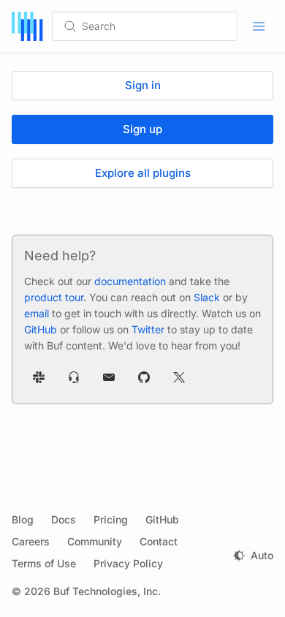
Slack (207, 297)
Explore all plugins (143, 173)
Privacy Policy (128, 563)
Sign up (142, 129)
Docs (63, 519)
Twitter (148, 329)
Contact (159, 541)
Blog (23, 519)
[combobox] (158, 26)
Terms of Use (44, 563)
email (36, 313)
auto (262, 555)
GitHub (40, 329)
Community (94, 541)
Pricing (111, 519)
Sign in (143, 85)
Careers (31, 541)
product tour (53, 297)
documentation (130, 281)
